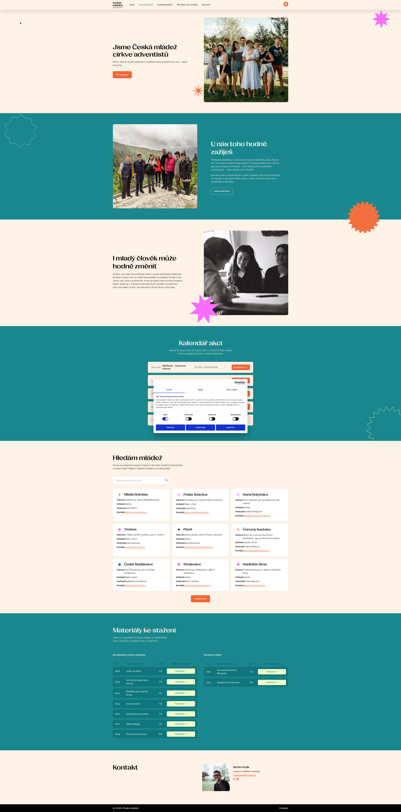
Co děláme (122, 74)
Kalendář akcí (146, 5)
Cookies (283, 808)
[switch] (189, 418)
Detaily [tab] (200, 390)
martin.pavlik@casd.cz (244, 775)
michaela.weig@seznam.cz (256, 515)
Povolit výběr (200, 427)
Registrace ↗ (240, 367)
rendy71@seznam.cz (134, 547)
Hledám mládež (165, 5)
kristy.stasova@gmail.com (256, 550)
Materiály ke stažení (187, 5)
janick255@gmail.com (135, 512)
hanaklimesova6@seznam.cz (198, 547)
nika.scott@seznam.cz (254, 585)
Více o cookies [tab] (232, 390)
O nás (132, 5)
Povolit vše (231, 427)
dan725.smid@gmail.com (196, 512)
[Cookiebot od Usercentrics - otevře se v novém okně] (236, 382)
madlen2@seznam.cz (135, 585)
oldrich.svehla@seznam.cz (197, 585)
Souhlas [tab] (169, 390)
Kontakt (206, 5)
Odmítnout (170, 427)
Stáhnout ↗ (181, 671)
